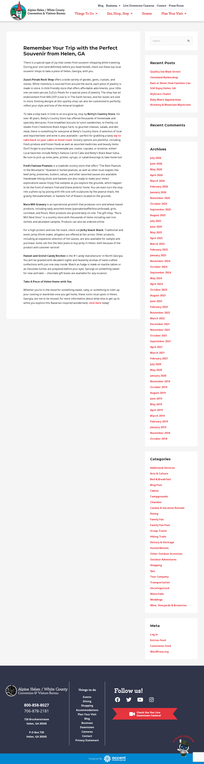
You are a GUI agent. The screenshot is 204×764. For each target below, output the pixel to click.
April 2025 (156, 238)
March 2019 (157, 415)
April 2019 (156, 410)
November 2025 (160, 198)
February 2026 (159, 186)
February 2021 (159, 358)
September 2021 (160, 341)
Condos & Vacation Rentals (167, 508)
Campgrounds (159, 496)
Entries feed (158, 640)
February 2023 (159, 307)
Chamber (156, 502)
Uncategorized (159, 588)
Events (147, 13)
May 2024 (156, 278)
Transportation (160, 582)
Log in (154, 634)
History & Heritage (162, 542)
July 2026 (155, 158)
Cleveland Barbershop (164, 77)
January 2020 (158, 375)
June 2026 (156, 163)
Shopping (156, 565)
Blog (100, 5)
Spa (152, 571)
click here (95, 303)
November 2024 (160, 261)
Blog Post (156, 485)
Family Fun (157, 519)
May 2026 (156, 169)
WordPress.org (159, 651)
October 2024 (158, 267)
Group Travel (158, 531)
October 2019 (158, 387)
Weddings (156, 599)
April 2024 (156, 284)
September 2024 (160, 272)
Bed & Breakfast (160, 479)
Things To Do (84, 13)
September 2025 (160, 209)
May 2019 (156, 404)
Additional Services (162, 468)
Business (111, 5)
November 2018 (160, 433)
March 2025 (157, 244)
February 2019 (159, 421)
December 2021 (160, 324)
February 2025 (159, 249)
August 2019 (158, 393)
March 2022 (157, 318)
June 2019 (156, 398)
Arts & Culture (159, 473)
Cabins (154, 490)
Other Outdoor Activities (166, 553)
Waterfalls (157, 594)
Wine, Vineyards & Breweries (168, 605)
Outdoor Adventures (163, 559)
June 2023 (156, 301)
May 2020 (156, 370)
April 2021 (156, 347)
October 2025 (158, 203)
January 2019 (158, 427)
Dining (154, 513)
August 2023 (158, 295)
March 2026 (157, 181)
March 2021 (157, 352)
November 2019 (160, 381)
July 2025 (155, 221)
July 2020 (155, 364)
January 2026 (158, 192)
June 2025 (156, 226)
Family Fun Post (160, 525)
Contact (161, 5)
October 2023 (158, 289)
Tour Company (159, 576)
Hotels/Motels (159, 548)
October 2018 (158, 438)
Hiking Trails (158, 536)
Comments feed (160, 646)
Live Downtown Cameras (138, 5)
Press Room (176, 5)
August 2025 (158, 215)
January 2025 (158, 255)
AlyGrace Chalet (160, 94)
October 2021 (158, 335)
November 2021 (160, 330)
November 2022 (160, 312)
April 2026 (156, 175)
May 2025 (156, 232)
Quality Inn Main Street (165, 71)
